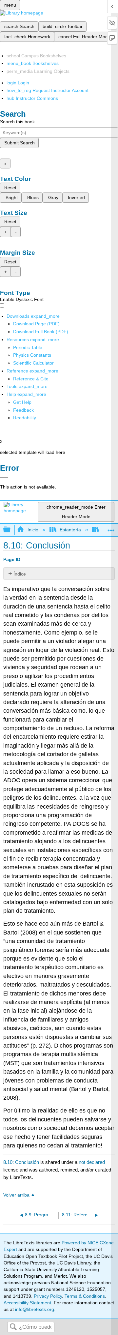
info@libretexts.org (34, 1309)
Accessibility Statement (27, 1302)
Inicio (32, 529)
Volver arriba (16, 1195)
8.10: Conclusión (21, 1162)
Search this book (17, 121)
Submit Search (19, 142)
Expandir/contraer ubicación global (111, 528)
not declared (92, 1162)
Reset (10, 187)
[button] (23, 410)
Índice (19, 574)
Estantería (70, 529)
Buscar (13, 1327)
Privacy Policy (48, 1296)
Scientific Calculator (33, 363)
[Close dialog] (4, 477)
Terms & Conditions (85, 1296)
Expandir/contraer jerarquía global (11, 530)
